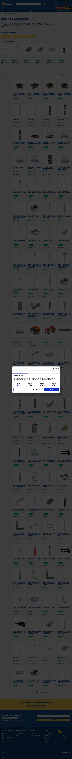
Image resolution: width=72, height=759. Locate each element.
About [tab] (52, 371)
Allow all (51, 389)
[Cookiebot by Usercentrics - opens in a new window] (54, 368)
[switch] (30, 385)
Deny (21, 389)
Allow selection (36, 389)
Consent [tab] (20, 371)
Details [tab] (36, 371)
